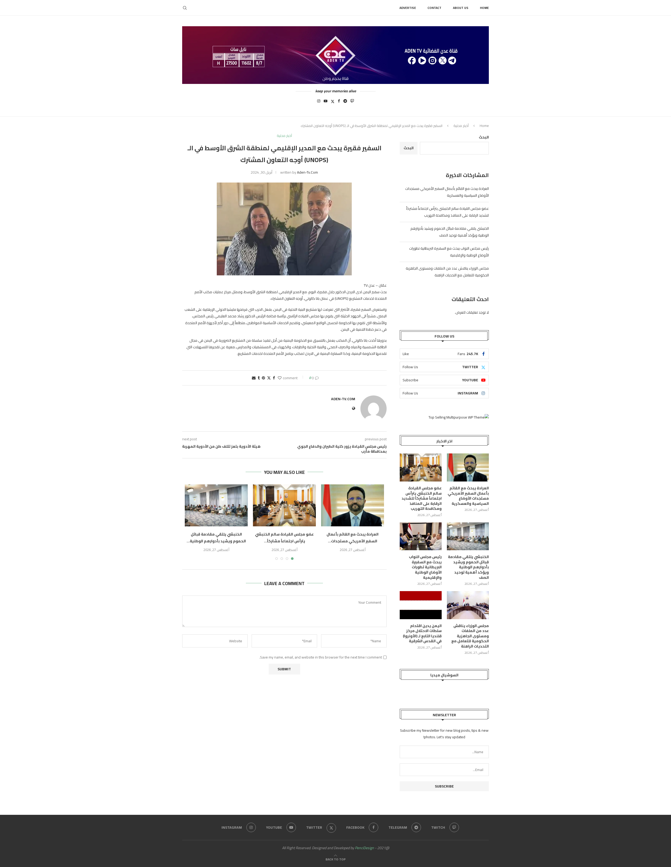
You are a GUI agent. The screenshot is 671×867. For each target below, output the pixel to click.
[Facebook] (339, 102)
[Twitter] (332, 102)
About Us (460, 8)
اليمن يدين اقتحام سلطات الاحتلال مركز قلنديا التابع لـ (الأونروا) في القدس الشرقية (422, 633)
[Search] (184, 7)
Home (484, 8)
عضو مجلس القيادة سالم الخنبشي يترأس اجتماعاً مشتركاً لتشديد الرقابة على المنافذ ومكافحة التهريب (447, 212)
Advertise (407, 8)
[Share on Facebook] (274, 377)
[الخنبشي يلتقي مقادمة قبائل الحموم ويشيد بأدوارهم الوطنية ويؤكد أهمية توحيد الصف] (216, 505)
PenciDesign (364, 847)
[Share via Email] (254, 377)
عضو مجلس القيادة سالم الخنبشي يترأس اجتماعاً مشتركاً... (284, 537)
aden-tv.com (307, 172)
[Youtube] (325, 102)
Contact (434, 8)
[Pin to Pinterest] (263, 377)
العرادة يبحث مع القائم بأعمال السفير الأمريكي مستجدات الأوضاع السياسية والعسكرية (447, 192)
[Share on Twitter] (269, 377)
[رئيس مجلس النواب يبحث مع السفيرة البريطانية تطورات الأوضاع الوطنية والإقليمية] (421, 536)
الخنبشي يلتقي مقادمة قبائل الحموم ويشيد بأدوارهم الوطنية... (216, 537)
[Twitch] (352, 102)
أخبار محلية (461, 125)
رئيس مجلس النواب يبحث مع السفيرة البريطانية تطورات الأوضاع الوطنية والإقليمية (425, 567)
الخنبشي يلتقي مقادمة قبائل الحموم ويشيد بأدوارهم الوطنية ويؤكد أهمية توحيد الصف (449, 232)
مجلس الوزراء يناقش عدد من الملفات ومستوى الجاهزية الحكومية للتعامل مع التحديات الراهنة (447, 272)
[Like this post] (280, 377)
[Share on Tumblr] (259, 377)
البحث (484, 137)
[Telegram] (345, 102)
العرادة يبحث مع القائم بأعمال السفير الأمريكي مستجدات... (352, 537)
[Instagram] (318, 102)
